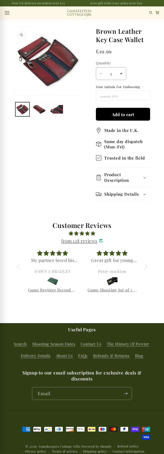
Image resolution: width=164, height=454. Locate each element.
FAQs (83, 355)
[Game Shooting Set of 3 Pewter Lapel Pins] (112, 281)
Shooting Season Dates (53, 343)
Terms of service (65, 451)
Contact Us (91, 343)
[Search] (151, 13)
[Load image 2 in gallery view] (39, 109)
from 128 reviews (79, 241)
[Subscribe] (126, 393)
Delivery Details (35, 355)
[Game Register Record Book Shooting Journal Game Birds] (53, 281)
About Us (64, 355)
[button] (157, 13)
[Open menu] (7, 12)
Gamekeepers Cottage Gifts (60, 446)
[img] (82, 233)
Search (20, 343)
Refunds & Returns (111, 355)
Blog (139, 355)
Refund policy (128, 446)
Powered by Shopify (97, 446)
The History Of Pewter (128, 343)
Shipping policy (95, 451)
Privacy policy (36, 451)
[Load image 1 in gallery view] (22, 109)
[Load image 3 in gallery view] (56, 109)
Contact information (129, 451)
